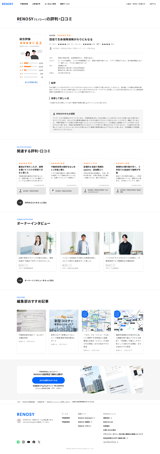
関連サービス (65, 4)
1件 (42, 77)
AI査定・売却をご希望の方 (135, 4)
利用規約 (106, 426)
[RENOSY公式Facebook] (34, 442)
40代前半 (56, 48)
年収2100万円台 (67, 191)
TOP (18, 402)
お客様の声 (40, 402)
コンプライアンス (109, 442)
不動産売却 (66, 422)
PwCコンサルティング (98, 191)
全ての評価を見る (31, 82)
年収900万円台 (34, 191)
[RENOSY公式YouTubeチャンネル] (28, 442)
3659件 (41, 67)
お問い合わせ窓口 (109, 430)
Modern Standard (85, 418)
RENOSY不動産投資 (29, 402)
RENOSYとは (108, 422)
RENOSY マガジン (84, 426)
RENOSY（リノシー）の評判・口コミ (58, 402)
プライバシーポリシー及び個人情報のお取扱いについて (123, 434)
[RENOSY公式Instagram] (23, 442)
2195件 (41, 63)
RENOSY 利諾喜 (84, 422)
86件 (41, 74)
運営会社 (106, 418)
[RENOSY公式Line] (18, 442)
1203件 (41, 70)
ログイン (153, 4)
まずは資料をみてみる (48, 380)
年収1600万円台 (99, 190)
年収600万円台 (66, 48)
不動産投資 (66, 418)
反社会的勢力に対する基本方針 (114, 438)
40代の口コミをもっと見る (36, 202)
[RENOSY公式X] (39, 442)
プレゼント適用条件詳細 (42, 388)
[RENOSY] (35, 414)
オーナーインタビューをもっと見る (39, 280)
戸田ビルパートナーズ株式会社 (84, 48)
